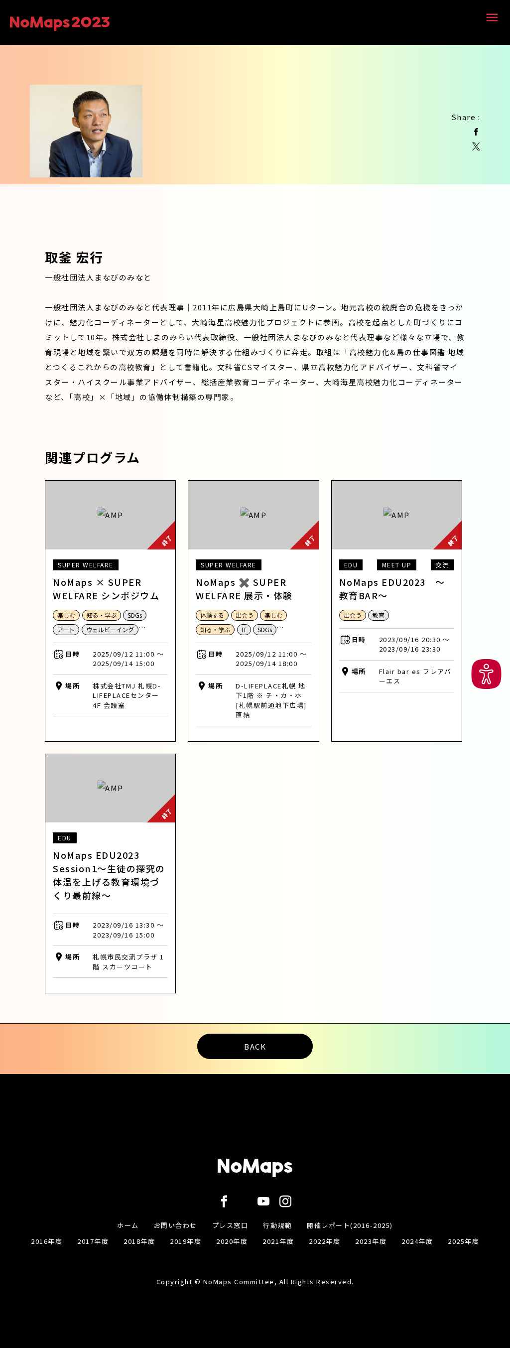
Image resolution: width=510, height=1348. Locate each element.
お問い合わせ (175, 1225)
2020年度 (232, 1241)
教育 (378, 615)
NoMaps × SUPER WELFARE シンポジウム (106, 588)
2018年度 (139, 1241)
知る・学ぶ (102, 615)
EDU (351, 564)
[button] (486, 674)
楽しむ (66, 615)
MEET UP (397, 564)
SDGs (135, 615)
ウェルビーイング (110, 629)
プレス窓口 (230, 1225)
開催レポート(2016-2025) (350, 1225)
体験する (212, 615)
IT (244, 629)
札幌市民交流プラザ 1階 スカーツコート (128, 961)
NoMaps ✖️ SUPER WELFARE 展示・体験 (244, 588)
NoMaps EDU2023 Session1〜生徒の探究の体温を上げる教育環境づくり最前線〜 (109, 875)
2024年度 (417, 1241)
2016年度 (46, 1241)
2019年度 (185, 1241)
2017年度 (93, 1241)
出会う (245, 615)
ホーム (128, 1225)
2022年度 (324, 1241)
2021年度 (278, 1241)
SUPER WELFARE (86, 564)
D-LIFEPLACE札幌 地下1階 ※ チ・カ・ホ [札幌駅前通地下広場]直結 (271, 700)
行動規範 (277, 1225)
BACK (255, 1046)
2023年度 (370, 1241)
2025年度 (463, 1241)
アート (66, 629)
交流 (442, 564)
